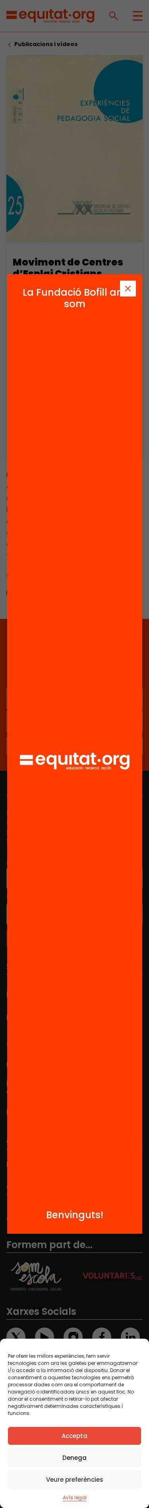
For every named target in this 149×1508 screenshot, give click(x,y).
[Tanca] (128, 289)
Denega (74, 1458)
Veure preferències (74, 1479)
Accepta (74, 1436)
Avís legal (75, 1497)
